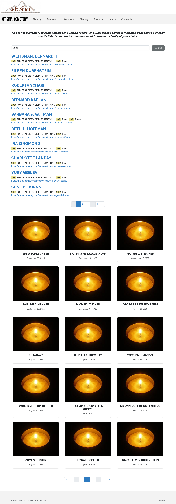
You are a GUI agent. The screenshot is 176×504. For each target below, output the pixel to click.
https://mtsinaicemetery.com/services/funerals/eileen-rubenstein (42, 79)
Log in (162, 500)
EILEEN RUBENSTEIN (31, 71)
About (113, 19)
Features (51, 19)
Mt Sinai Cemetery (15, 19)
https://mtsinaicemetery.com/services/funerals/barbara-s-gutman (42, 123)
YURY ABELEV (24, 172)
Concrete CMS (40, 500)
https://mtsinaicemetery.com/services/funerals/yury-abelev (39, 181)
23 (104, 480)
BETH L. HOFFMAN (28, 129)
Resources (99, 19)
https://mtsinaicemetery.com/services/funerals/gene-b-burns (40, 195)
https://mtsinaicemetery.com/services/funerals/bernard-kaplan (41, 108)
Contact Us (126, 19)
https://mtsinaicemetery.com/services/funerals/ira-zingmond (39, 152)
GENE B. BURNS (26, 187)
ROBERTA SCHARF (28, 85)
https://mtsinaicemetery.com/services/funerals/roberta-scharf (40, 93)
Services (67, 19)
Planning (37, 19)
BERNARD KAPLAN (28, 100)
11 (93, 480)
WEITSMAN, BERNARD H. (34, 56)
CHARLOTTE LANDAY (31, 158)
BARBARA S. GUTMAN (31, 114)
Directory (84, 19)
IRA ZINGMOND (25, 143)
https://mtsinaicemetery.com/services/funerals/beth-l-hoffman (40, 137)
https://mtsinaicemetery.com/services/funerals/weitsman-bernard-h (43, 64)
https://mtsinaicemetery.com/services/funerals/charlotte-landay (41, 166)
